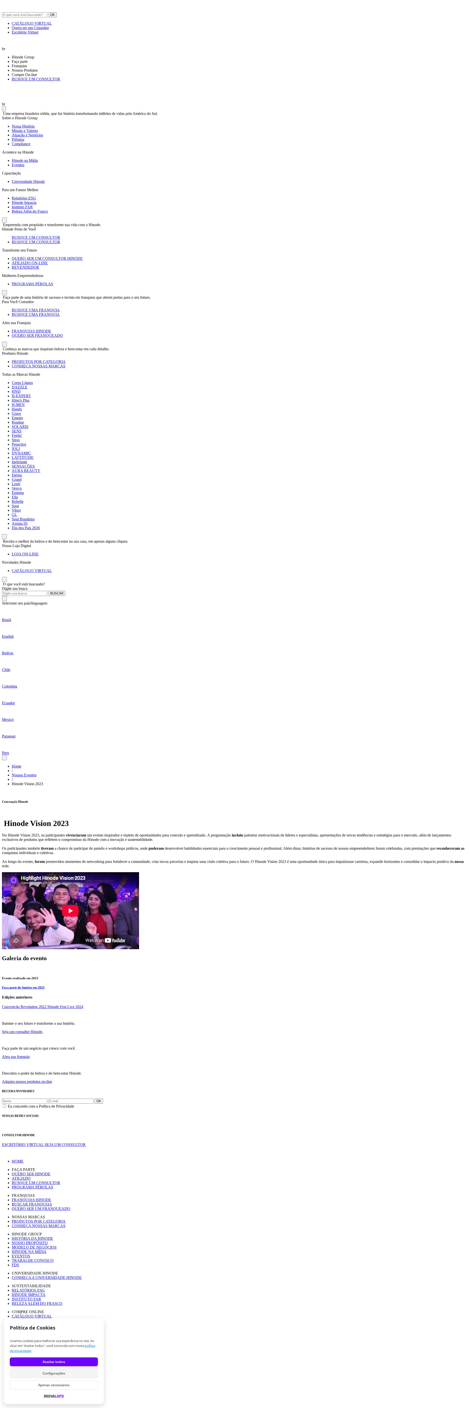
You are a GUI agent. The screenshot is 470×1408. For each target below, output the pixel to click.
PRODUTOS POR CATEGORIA (39, 362)
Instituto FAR (22, 207)
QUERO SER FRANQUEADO (37, 335)
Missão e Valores (25, 131)
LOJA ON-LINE (25, 554)
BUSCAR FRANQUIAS (32, 1204)
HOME (18, 1161)
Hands (17, 409)
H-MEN (18, 405)
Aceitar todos (54, 1362)
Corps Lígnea (22, 383)
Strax (16, 440)
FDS (15, 1265)
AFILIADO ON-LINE (30, 263)
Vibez (16, 510)
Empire (17, 418)
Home (16, 766)
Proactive (19, 444)
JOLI (16, 449)
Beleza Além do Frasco (30, 211)
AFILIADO (21, 1178)
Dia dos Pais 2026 (26, 528)
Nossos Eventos (24, 775)
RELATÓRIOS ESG (28, 1290)
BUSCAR (56, 593)
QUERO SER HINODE (31, 1174)
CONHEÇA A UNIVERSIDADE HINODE (47, 1278)
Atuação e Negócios (27, 135)
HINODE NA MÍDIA (29, 1252)
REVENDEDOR (25, 267)
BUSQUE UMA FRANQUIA (36, 310)
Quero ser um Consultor (30, 28)
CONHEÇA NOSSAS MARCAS (38, 366)
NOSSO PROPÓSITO (30, 1243)
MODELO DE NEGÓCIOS (34, 1247)
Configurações (54, 1373)
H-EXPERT (21, 396)
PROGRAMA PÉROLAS (32, 284)
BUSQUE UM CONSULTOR (36, 79)
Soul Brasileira (23, 519)
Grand (17, 479)
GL (14, 515)
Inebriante (19, 462)
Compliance (21, 144)
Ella (15, 497)
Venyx (17, 488)
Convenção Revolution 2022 (24, 1007)
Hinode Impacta (24, 202)
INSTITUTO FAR (26, 1299)
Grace (16, 413)
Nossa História (23, 126)
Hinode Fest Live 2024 (65, 1007)
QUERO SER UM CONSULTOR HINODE (47, 258)
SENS (17, 431)
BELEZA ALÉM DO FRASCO (37, 1303)
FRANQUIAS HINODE (31, 331)
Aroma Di (19, 523)
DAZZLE (19, 387)
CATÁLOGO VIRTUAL (32, 23)
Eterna (17, 475)
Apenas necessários (54, 1385)
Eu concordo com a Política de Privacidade (41, 1106)
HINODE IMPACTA (29, 1295)
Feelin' (17, 435)
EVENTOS (21, 1256)
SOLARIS (20, 427)
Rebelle (18, 501)
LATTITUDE (23, 457)
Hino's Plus (20, 400)
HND (16, 391)
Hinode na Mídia (25, 160)
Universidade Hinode (28, 181)
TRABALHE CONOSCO (33, 1260)
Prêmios (18, 139)
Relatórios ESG (24, 198)
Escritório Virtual (25, 32)
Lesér (16, 484)
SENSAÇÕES (23, 466)
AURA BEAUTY (26, 471)
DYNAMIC (21, 453)
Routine (18, 422)
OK (52, 15)
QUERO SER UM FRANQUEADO (41, 1209)
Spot (15, 506)
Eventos (18, 165)
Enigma (18, 493)
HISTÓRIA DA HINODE (32, 1238)
